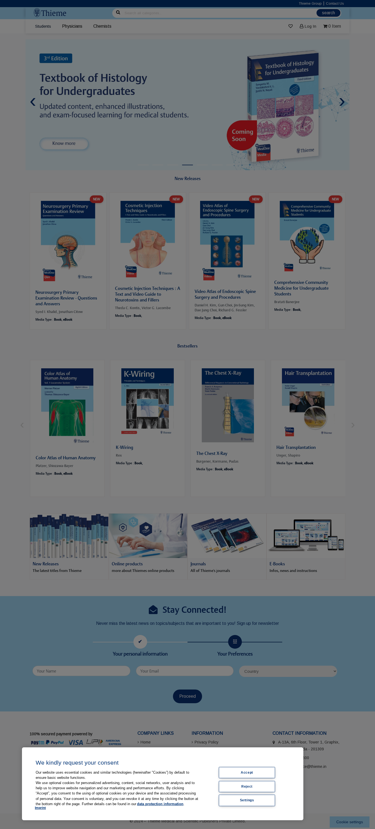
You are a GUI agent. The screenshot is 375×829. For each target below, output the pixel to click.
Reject (247, 786)
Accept (247, 772)
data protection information (160, 804)
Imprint (40, 808)
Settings (247, 800)
